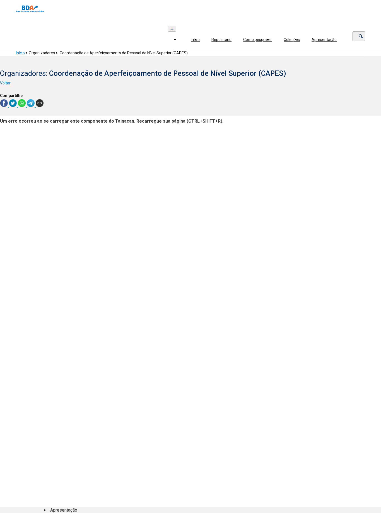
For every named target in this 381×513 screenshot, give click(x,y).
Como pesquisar (257, 39)
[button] (359, 36)
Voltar (5, 83)
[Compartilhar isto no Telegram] (31, 105)
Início (195, 39)
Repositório (221, 39)
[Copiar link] (40, 103)
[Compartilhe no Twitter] (13, 105)
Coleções (292, 39)
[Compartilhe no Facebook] (4, 105)
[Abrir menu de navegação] (172, 28)
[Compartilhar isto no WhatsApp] (22, 105)
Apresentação (324, 39)
